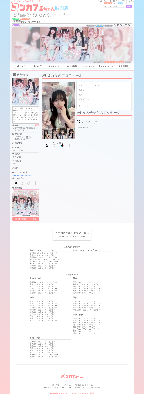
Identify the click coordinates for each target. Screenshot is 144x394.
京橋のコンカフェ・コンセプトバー (43, 268)
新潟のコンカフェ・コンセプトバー (43, 310)
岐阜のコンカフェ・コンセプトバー (43, 303)
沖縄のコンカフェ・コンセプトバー (43, 357)
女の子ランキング (68, 385)
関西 (19, 14)
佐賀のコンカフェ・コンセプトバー (43, 350)
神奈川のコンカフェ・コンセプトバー (87, 284)
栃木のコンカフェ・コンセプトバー (86, 291)
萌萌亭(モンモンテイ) (53, 14)
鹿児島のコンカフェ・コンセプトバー (44, 354)
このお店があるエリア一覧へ (72, 234)
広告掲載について (80, 388)
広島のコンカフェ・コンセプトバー (86, 320)
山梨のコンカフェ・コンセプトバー (43, 312)
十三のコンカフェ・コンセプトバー (43, 264)
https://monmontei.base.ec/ (22, 175)
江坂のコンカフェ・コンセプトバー (85, 250)
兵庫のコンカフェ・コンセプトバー (86, 303)
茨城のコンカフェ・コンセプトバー (86, 293)
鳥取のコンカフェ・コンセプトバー (86, 323)
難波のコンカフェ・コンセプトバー (43, 255)
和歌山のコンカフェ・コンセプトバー (87, 310)
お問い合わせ (94, 388)
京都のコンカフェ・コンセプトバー (86, 305)
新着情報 (81, 385)
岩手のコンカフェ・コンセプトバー (43, 291)
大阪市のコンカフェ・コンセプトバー (43, 250)
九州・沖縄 (35, 338)
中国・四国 (78, 314)
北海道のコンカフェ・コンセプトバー (44, 282)
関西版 (62, 8)
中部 (32, 297)
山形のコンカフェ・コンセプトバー (43, 293)
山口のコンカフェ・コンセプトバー (86, 325)
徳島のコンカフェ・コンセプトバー (86, 331)
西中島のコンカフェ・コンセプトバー (44, 261)
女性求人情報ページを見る (26, 219)
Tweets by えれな (83, 127)
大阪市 (29, 14)
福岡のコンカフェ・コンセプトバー (43, 342)
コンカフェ (41, 14)
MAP (37, 125)
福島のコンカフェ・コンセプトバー (43, 288)
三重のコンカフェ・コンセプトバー (43, 308)
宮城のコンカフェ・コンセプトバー (43, 284)
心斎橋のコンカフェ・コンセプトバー (44, 257)
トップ (14, 14)
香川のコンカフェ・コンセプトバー (86, 329)
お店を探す (54, 385)
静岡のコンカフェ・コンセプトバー (43, 305)
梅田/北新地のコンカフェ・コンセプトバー (46, 259)
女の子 (63, 14)
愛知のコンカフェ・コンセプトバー (43, 301)
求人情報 (90, 385)
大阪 (23, 14)
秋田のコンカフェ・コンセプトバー (43, 286)
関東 (75, 278)
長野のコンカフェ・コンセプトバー (43, 314)
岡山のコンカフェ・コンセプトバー (86, 318)
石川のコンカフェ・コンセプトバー (43, 316)
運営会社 (47, 388)
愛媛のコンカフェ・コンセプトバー (86, 327)
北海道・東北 (36, 278)
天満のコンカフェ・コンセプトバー (43, 266)
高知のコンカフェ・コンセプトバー (86, 333)
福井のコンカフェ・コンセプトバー (43, 318)
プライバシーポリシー (62, 388)
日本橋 (35, 14)
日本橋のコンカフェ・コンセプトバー (44, 253)
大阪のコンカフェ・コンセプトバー (86, 301)
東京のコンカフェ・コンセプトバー (86, 282)
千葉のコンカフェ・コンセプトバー (86, 288)
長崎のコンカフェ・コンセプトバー (43, 346)
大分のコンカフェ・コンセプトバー (43, 352)
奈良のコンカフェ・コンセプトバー (86, 308)
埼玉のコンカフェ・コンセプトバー (86, 286)
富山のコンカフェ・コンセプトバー (43, 320)
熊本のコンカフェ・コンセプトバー (43, 344)
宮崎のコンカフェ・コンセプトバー (43, 348)
